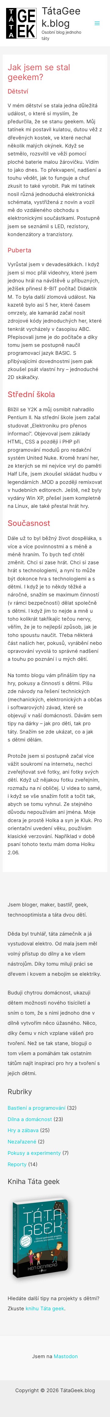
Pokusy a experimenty (34, 1153)
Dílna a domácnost (30, 1119)
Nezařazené (22, 1142)
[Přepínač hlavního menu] (97, 23)
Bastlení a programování (36, 1108)
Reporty (17, 1164)
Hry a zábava (23, 1130)
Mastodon (66, 1356)
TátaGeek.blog (61, 17)
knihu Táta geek (45, 1308)
